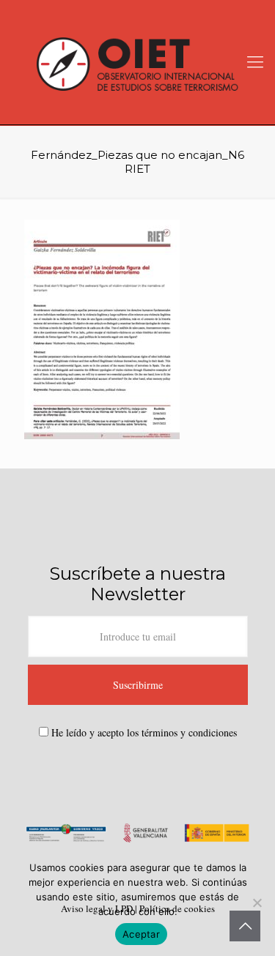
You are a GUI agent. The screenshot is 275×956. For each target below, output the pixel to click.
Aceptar (141, 934)
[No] (256, 902)
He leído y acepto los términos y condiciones (144, 732)
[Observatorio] (137, 62)
